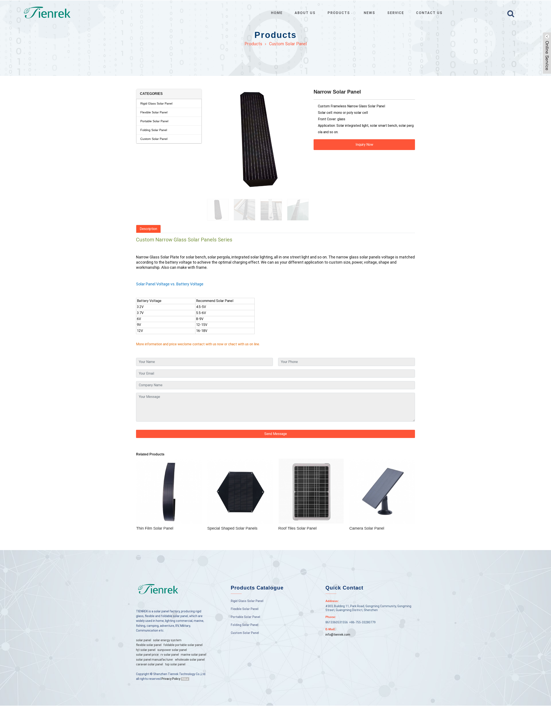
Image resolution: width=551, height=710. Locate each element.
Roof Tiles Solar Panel (297, 528)
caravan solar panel (149, 664)
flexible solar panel (148, 645)
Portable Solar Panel (154, 121)
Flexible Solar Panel (153, 112)
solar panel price (147, 654)
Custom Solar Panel (288, 43)
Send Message (275, 434)
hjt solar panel (145, 650)
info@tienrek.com (337, 634)
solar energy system (167, 640)
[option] (257, 142)
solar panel (143, 640)
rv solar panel (170, 654)
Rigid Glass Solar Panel (156, 103)
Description (148, 229)
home (277, 13)
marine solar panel (193, 654)
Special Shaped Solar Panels (232, 528)
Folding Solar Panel (153, 130)
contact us (429, 13)
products (339, 13)
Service (395, 13)
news (369, 13)
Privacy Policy (170, 678)
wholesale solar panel (190, 659)
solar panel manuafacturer (154, 659)
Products (253, 43)
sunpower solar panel (172, 650)
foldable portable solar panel (183, 645)
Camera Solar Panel (366, 528)
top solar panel (175, 664)
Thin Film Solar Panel (154, 528)
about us (305, 13)
